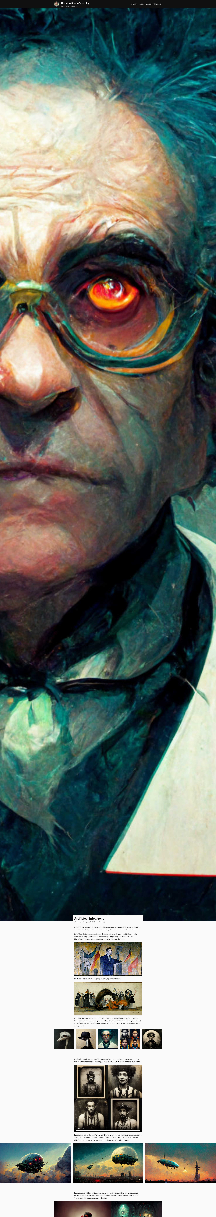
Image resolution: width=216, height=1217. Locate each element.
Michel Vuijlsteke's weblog (75, 3)
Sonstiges (103, 922)
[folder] (100, 922)
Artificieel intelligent (89, 918)
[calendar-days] (75, 922)
